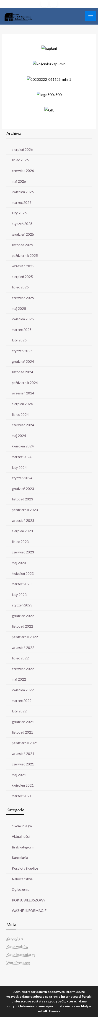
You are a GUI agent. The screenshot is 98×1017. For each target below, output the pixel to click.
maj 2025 (19, 308)
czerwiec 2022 (23, 669)
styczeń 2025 (22, 351)
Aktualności (21, 836)
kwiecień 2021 (23, 785)
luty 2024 (19, 467)
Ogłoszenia (20, 889)
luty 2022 (19, 711)
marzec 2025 (21, 330)
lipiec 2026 (20, 160)
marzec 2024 (21, 457)
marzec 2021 (21, 796)
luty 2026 (19, 213)
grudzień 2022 (23, 616)
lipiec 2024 (20, 414)
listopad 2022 (22, 626)
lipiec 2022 (20, 658)
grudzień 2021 (23, 722)
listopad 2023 (22, 499)
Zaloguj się (14, 938)
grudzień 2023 (23, 489)
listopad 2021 (22, 732)
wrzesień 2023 (23, 520)
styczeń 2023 (22, 605)
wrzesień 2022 (23, 648)
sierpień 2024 (22, 404)
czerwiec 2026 (23, 171)
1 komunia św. (22, 826)
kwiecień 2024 (23, 446)
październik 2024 (25, 383)
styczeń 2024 (22, 478)
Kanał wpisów (17, 946)
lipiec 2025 (20, 287)
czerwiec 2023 (23, 552)
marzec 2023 (21, 584)
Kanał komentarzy (20, 954)
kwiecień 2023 (23, 573)
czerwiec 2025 (23, 298)
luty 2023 (19, 595)
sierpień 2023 (22, 531)
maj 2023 (19, 563)
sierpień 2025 (22, 277)
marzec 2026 (21, 202)
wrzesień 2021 (23, 754)
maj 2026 (19, 181)
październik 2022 (25, 637)
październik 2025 (25, 255)
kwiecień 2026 (23, 192)
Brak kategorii (23, 847)
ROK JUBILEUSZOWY (28, 900)
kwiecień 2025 (23, 319)
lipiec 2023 (20, 542)
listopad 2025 (22, 245)
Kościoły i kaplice (25, 868)
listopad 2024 (22, 372)
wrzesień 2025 (23, 266)
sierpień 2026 (22, 149)
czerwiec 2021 (23, 764)
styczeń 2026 (22, 224)
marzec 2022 (21, 701)
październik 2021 (25, 743)
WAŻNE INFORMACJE (29, 910)
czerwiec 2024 (23, 425)
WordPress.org (18, 962)
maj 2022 (19, 679)
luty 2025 (19, 340)
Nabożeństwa (22, 879)
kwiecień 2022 (23, 690)
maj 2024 (19, 436)
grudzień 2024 (23, 361)
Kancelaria (20, 857)
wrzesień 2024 (23, 393)
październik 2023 (25, 510)
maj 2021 (19, 775)
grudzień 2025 (23, 234)
